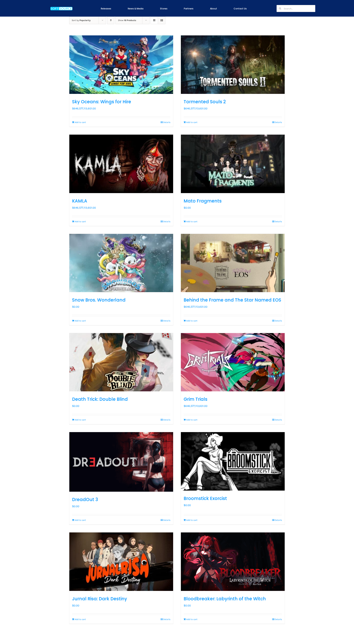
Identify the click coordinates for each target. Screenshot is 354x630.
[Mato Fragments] (233, 164)
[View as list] (161, 20)
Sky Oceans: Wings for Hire (101, 102)
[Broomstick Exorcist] (233, 461)
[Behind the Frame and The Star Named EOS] (233, 263)
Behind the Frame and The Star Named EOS (232, 300)
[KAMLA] (121, 164)
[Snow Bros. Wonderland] (121, 263)
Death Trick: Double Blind (100, 399)
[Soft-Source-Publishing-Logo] (61, 7)
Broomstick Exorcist (205, 498)
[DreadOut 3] (121, 461)
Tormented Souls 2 (205, 102)
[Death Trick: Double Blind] (121, 362)
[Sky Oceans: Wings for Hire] (121, 64)
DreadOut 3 (85, 499)
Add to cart (80, 122)
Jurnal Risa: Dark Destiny (99, 599)
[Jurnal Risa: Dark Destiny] (121, 561)
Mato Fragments (203, 201)
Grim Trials (195, 399)
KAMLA (79, 201)
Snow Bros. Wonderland (99, 300)
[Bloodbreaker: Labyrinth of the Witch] (233, 561)
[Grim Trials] (233, 362)
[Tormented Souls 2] (233, 64)
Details (166, 122)
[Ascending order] (110, 20)
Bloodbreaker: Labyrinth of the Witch (225, 599)
